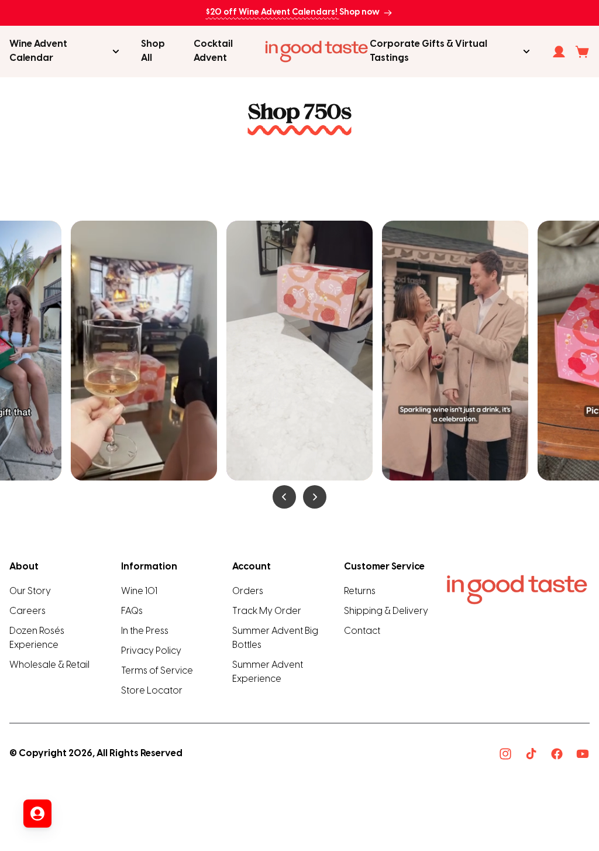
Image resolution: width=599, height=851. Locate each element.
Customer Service (384, 567)
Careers (27, 611)
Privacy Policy (151, 651)
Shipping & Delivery (386, 611)
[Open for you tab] (37, 813)
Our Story (30, 591)
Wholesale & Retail (49, 665)
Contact (362, 631)
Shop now (359, 12)
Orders (247, 591)
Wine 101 (139, 591)
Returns (360, 591)
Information (149, 567)
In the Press (144, 631)
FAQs (132, 611)
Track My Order (266, 611)
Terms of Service (157, 671)
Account (251, 567)
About (24, 567)
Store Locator (152, 691)
